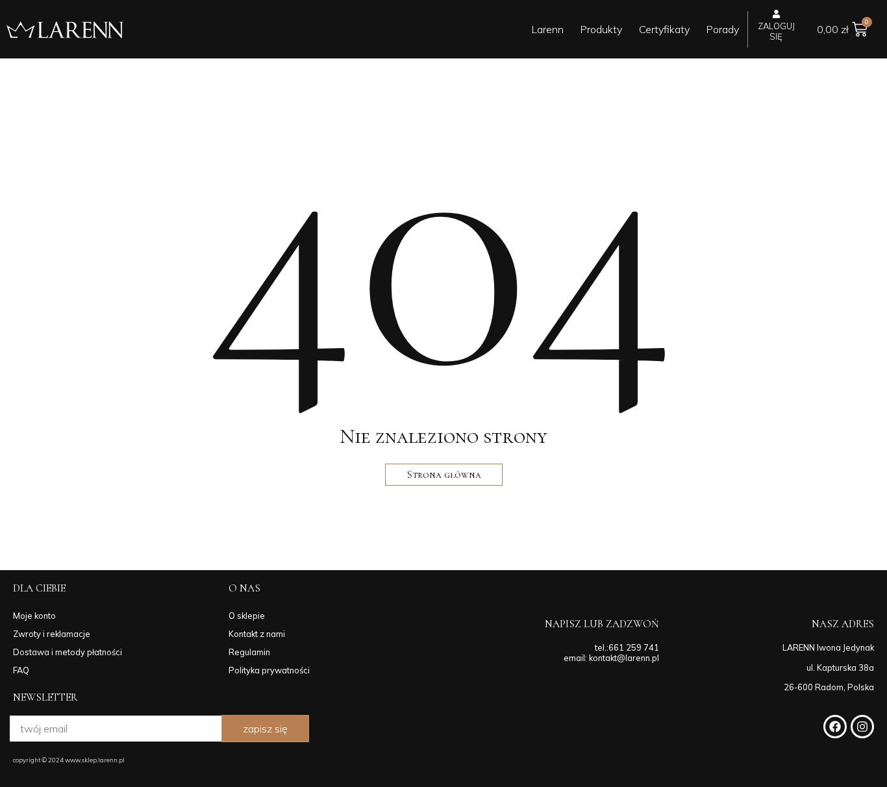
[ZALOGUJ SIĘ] (776, 14)
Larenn (548, 29)
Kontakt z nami (257, 634)
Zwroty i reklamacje (51, 634)
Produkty (601, 29)
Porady (722, 29)
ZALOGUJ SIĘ (776, 31)
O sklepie (247, 615)
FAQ (21, 670)
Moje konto (34, 615)
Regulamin (249, 652)
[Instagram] (862, 726)
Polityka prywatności (269, 670)
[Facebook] (835, 726)
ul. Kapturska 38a (840, 667)
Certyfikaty (664, 29)
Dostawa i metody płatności (67, 652)
